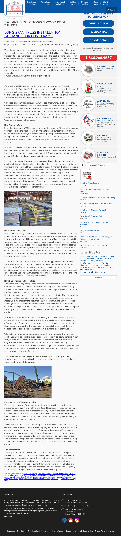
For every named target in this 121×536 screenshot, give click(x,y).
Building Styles (73, 3)
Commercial (98, 40)
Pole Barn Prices (49, 531)
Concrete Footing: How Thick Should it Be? (96, 204)
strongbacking (70, 475)
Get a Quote (95, 3)
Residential (98, 31)
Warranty (60, 531)
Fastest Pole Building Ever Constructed (95, 245)
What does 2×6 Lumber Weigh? (92, 216)
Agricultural (98, 23)
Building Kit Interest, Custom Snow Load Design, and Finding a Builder (95, 259)
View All (98, 277)
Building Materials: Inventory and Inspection (97, 256)
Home (6, 18)
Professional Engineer (12, 475)
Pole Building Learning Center (105, 119)
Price (105, 66)
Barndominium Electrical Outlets (92, 272)
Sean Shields (25, 477)
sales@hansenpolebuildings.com (82, 506)
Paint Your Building (102, 153)
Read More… (9, 516)
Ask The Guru (103, 101)
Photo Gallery (104, 135)
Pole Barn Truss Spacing (89, 183)
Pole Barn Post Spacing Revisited (93, 210)
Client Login (105, 3)
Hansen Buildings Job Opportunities (79, 531)
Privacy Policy (100, 531)
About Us (26, 531)
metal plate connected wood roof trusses (34, 479)
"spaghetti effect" (11, 479)
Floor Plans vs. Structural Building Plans (95, 265)
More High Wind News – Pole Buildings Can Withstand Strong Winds (97, 238)
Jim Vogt (34, 477)
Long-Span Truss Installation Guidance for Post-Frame (32, 34)
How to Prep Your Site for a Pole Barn (95, 263)
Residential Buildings (31, 3)
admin (6, 480)
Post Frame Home (29, 475)
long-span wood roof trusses (59, 477)
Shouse (52, 475)
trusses (17, 477)
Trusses (72, 474)
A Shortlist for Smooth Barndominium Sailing (97, 197)
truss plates (43, 477)
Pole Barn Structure (60, 474)
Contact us (11, 531)
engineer (54, 479)
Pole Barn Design (30, 474)
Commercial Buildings (60, 3)
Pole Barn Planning (45, 474)
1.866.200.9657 (98, 57)
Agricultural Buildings (45, 3)
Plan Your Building (85, 3)
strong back (8, 477)
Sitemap (111, 531)
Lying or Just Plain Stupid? (90, 231)
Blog (18, 531)
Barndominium (42, 475)
